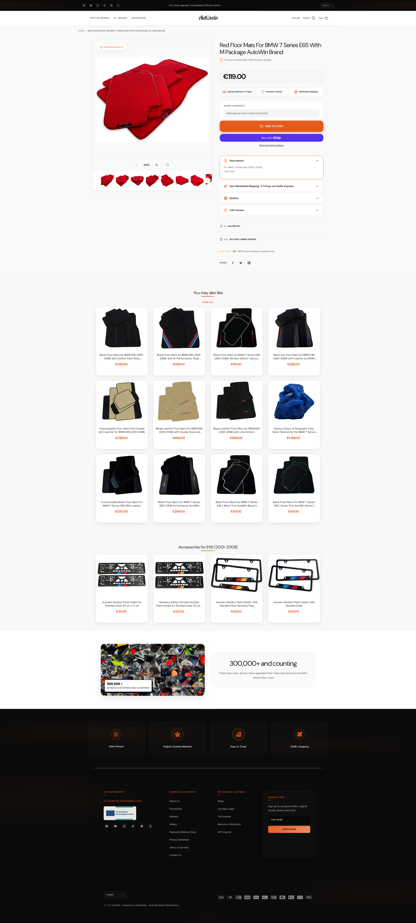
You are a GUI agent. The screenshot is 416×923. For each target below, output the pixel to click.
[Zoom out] (136, 164)
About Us (174, 801)
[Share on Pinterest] (249, 263)
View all (208, 302)
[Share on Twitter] (241, 263)
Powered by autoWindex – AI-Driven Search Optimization (151, 905)
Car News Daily (226, 808)
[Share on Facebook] (232, 263)
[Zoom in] (156, 164)
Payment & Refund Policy (182, 832)
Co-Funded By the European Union (123, 800)
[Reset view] (167, 164)
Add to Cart (274, 126)
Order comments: (234, 106)
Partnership (175, 808)
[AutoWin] (208, 18)
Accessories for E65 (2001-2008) (208, 547)
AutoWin (116, 905)
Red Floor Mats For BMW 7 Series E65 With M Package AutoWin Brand (126, 31)
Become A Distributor (229, 824)
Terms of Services (179, 847)
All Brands (120, 18)
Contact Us (175, 855)
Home (81, 31)
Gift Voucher (224, 832)
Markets (173, 816)
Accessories (138, 18)
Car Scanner (224, 816)
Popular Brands (99, 18)
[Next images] (207, 180)
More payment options (271, 145)
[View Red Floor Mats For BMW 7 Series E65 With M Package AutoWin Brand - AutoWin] (107, 180)
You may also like (208, 292)
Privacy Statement (179, 839)
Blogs (221, 801)
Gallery (173, 824)
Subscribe (289, 829)
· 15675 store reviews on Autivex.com (254, 251)
